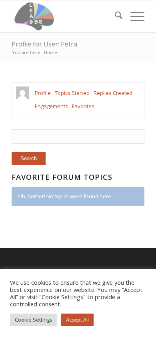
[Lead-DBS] (65, 16)
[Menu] (133, 16)
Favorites (83, 106)
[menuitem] (114, 16)
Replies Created (113, 93)
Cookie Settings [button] (33, 319)
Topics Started (72, 93)
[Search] (114, 16)
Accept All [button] (77, 319)
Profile (43, 93)
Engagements (51, 106)
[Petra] (22, 93)
